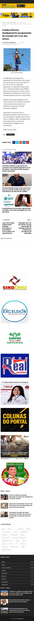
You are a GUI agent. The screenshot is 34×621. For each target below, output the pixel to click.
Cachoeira (20, 529)
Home (3, 22)
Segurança (5, 547)
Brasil (9, 529)
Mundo (17, 541)
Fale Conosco (5, 538)
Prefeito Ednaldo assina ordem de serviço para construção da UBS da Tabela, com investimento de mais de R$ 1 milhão (16, 189)
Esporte (22, 535)
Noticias (24, 541)
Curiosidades (23, 532)
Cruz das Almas (11, 22)
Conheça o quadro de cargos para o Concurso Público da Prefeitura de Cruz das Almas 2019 (21, 593)
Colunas (28, 529)
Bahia (3, 529)
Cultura (15, 532)
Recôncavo (23, 544)
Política (11, 544)
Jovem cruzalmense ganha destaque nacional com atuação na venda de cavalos (20, 496)
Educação (4, 535)
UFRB (22, 547)
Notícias (4, 544)
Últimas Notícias (6, 550)
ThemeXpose (20, 618)
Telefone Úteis (14, 547)
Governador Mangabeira (19, 538)
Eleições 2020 (13, 535)
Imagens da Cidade (7, 541)
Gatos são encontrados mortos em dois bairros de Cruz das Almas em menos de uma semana (21, 505)
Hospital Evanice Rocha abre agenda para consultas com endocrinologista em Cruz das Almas (16, 210)
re (16, 544)
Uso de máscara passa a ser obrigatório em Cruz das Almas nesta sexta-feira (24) (19, 610)
